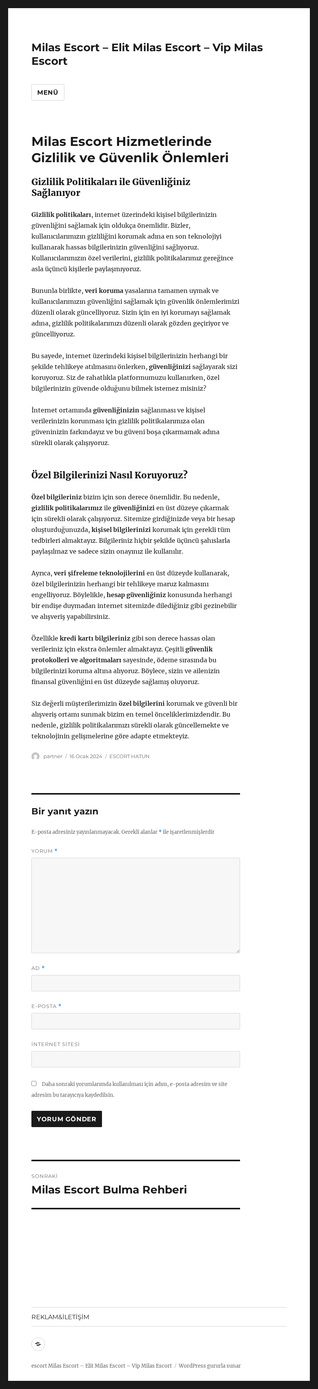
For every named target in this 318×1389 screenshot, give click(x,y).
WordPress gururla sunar (210, 1366)
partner (52, 756)
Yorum (44, 851)
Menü (48, 92)
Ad (38, 968)
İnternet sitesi (55, 1044)
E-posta (46, 1006)
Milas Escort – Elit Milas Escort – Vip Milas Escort (110, 1366)
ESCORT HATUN (129, 756)
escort (39, 1366)
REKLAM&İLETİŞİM (60, 1317)
